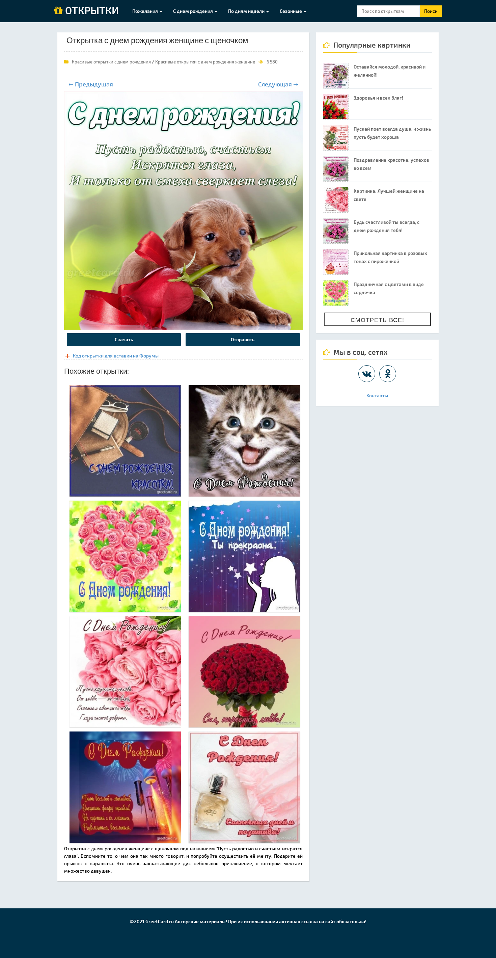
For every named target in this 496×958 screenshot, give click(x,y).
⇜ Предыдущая (90, 84)
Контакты (377, 395)
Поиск (431, 11)
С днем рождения (193, 11)
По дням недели (247, 11)
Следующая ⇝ (278, 84)
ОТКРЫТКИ (91, 10)
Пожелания (145, 11)
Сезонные (291, 11)
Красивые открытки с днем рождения (111, 61)
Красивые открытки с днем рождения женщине (205, 61)
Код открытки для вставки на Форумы (116, 355)
